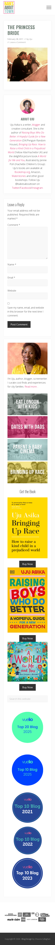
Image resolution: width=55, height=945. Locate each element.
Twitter (15, 187)
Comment (13, 225)
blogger (36, 124)
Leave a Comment (18, 42)
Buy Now (27, 564)
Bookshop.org (22, 172)
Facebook (25, 187)
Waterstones (19, 176)
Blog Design (27, 939)
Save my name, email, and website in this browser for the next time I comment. (25, 311)
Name (11, 264)
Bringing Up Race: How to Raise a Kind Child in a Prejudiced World (27, 148)
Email (11, 277)
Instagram (37, 187)
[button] (49, 7)
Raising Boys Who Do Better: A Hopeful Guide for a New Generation (28, 136)
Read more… (31, 386)
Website (11, 290)
